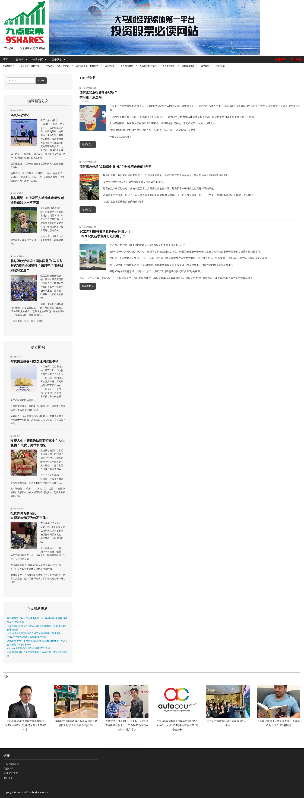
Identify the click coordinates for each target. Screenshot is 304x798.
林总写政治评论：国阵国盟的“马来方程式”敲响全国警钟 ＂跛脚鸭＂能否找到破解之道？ (37, 265)
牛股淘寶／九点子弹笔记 (57, 66)
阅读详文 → (88, 144)
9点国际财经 (127, 66)
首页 (5, 59)
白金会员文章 (188, 66)
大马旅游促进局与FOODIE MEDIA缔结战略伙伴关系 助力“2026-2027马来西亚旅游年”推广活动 (126, 725)
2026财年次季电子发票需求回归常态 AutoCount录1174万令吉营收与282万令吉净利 (177, 725)
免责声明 (8, 768)
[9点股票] (24, 22)
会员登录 (280, 59)
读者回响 (205, 66)
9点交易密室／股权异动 (87, 66)
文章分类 (18, 59)
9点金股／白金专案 (30, 66)
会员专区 (37, 59)
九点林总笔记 (20, 115)
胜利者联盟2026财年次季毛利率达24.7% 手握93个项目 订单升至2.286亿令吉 (25, 725)
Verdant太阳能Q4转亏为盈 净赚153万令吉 (28, 648)
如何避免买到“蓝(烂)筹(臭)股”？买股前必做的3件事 (115, 166)
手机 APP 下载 (11, 773)
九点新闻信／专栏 (148, 66)
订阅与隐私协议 (12, 763)
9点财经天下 (8, 66)
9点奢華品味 (169, 66)
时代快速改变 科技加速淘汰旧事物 (35, 361)
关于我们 (57, 59)
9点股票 (25, 792)
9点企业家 (110, 66)
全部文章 (220, 66)
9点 (83, 88)
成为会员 (296, 59)
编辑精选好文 (91, 88)
